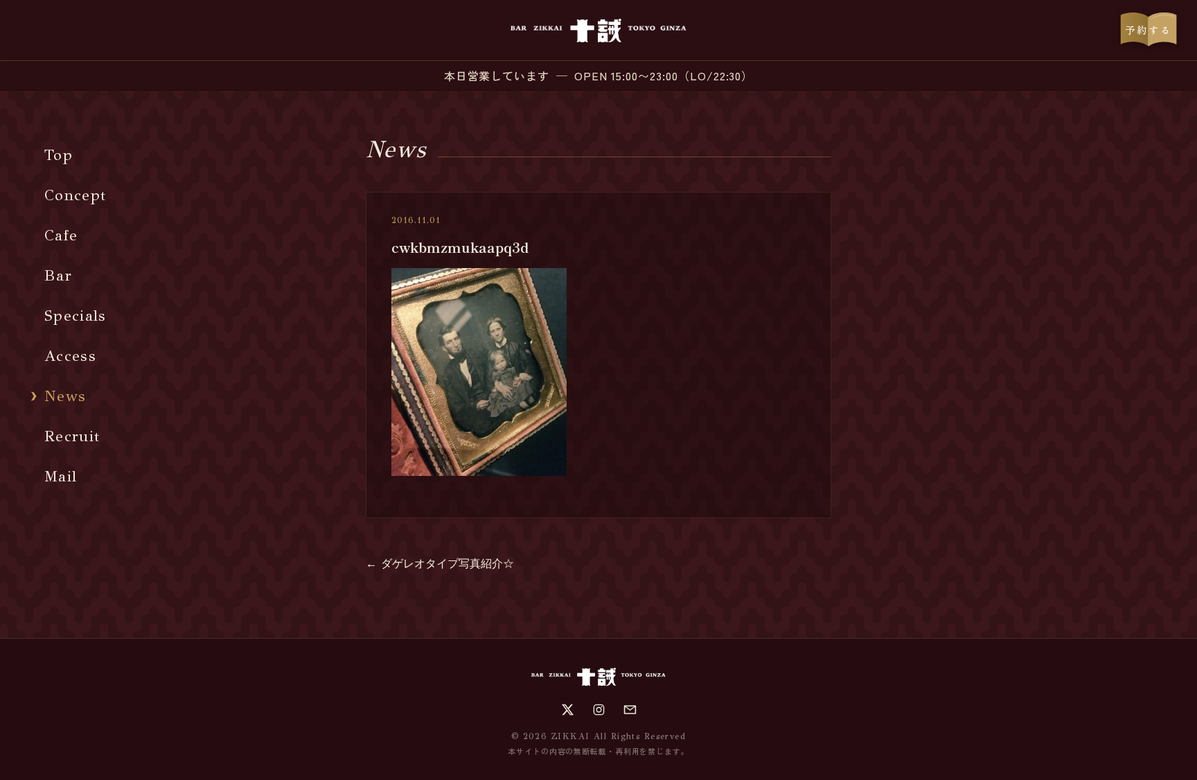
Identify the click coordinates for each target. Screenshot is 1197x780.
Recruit (72, 436)
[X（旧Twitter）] (567, 709)
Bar (58, 275)
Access (70, 355)
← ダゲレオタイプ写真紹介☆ (440, 563)
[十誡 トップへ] (598, 30)
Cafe (61, 235)
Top (58, 154)
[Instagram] (598, 709)
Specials (75, 315)
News (65, 396)
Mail (60, 476)
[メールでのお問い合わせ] (630, 709)
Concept (75, 195)
